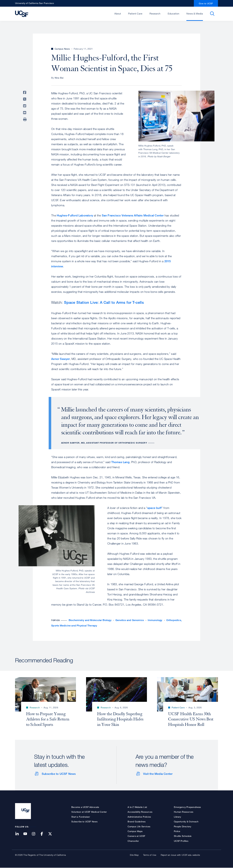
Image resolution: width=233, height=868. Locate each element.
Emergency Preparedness (187, 807)
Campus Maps (135, 831)
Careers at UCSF (136, 836)
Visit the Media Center (157, 773)
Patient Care (135, 13)
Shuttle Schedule (182, 836)
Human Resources (183, 811)
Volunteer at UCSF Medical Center (89, 811)
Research (154, 13)
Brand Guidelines (137, 821)
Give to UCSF (206, 3)
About (117, 13)
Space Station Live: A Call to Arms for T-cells (104, 302)
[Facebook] (44, 834)
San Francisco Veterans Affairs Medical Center (133, 215)
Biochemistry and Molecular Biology (90, 620)
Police (177, 831)
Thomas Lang (120, 462)
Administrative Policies (139, 816)
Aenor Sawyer (60, 359)
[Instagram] (35, 834)
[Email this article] (25, 112)
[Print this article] (25, 119)
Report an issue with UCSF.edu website (180, 855)
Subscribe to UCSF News (59, 773)
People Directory (182, 826)
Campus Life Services (139, 826)
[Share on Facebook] (25, 92)
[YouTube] (27, 834)
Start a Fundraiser (80, 816)
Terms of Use (149, 855)
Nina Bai (59, 77)
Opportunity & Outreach (186, 821)
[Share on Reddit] (25, 106)
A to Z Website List (137, 807)
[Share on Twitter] (25, 99)
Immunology (155, 620)
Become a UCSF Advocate (85, 807)
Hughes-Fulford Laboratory (75, 215)
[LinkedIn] (19, 834)
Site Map (134, 855)
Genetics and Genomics (129, 620)
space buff (154, 508)
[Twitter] (52, 834)
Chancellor (133, 841)
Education (173, 13)
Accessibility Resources (140, 811)
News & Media (194, 13)
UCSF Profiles (181, 841)
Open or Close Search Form (212, 13)
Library (177, 816)
